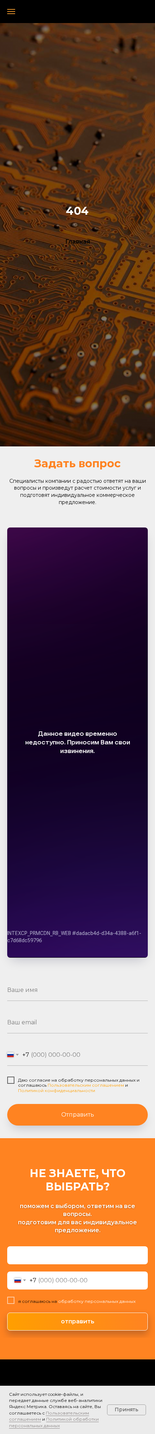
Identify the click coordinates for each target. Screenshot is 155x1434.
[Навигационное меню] (11, 11)
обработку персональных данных (96, 1301)
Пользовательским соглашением (86, 1085)
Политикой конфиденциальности (56, 1090)
